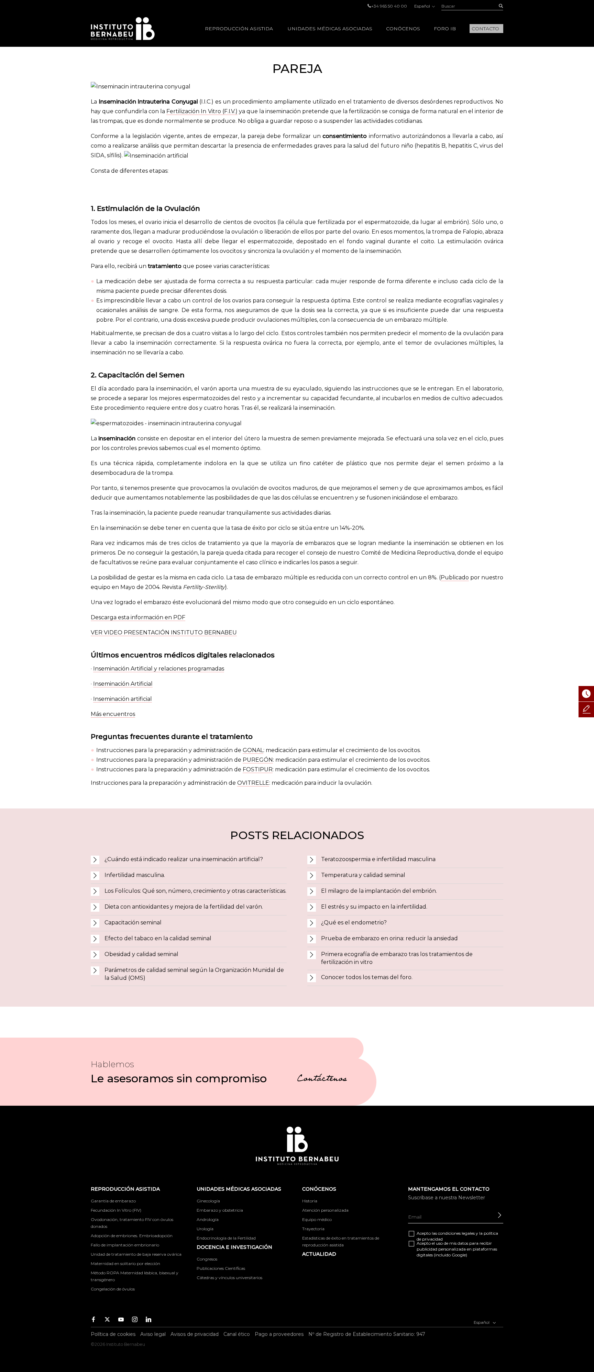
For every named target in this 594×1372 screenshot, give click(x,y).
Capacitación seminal (133, 922)
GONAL (253, 750)
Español (422, 6)
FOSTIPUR (258, 769)
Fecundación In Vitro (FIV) (116, 1210)
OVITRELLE (253, 783)
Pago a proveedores (279, 1334)
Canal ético (236, 1334)
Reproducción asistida (239, 28)
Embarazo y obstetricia (220, 1210)
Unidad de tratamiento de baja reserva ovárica (136, 1254)
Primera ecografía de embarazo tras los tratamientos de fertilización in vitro (397, 958)
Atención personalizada (325, 1210)
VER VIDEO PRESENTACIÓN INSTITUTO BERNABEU (164, 632)
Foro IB (445, 28)
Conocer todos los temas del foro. (366, 977)
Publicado (455, 577)
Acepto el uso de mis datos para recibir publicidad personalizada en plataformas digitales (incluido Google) (457, 1249)
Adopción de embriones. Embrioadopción (132, 1235)
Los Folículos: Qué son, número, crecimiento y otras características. (195, 891)
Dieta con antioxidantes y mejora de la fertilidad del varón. (183, 906)
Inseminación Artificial (123, 683)
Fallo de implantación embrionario (125, 1244)
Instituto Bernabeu (123, 28)
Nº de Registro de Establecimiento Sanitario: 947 (366, 1334)
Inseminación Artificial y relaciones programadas (158, 668)
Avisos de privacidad (194, 1334)
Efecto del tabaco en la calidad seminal (157, 938)
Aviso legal (153, 1334)
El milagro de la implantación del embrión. (379, 891)
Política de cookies (113, 1334)
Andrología (208, 1219)
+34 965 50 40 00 (389, 6)
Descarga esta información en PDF (138, 617)
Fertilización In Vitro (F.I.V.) (201, 111)
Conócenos (403, 28)
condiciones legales (456, 1233)
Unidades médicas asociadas (330, 28)
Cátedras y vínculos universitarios (229, 1277)
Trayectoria (313, 1228)
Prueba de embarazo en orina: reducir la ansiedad (389, 938)
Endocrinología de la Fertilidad (226, 1238)
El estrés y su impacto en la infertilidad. (374, 906)
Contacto (485, 28)
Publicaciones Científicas (221, 1268)
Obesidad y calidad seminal (141, 954)
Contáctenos (322, 1079)
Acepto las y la (457, 1236)
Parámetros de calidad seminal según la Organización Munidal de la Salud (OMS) (194, 974)
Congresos (207, 1259)
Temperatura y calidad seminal (363, 875)
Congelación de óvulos (113, 1288)
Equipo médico (317, 1219)
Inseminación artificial (122, 699)
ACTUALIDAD (319, 1254)
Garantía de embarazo (113, 1200)
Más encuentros (113, 714)
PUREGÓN (258, 760)
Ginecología (208, 1200)
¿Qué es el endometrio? (354, 922)
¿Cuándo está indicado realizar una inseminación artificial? (183, 859)
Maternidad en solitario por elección (125, 1263)
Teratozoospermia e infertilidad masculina (378, 859)
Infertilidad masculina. (134, 875)
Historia (309, 1200)
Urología (205, 1228)
